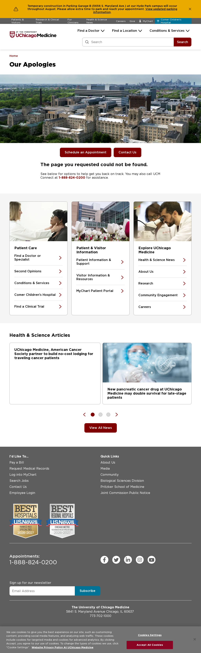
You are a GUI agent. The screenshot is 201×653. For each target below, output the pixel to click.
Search (182, 42)
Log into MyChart (23, 474)
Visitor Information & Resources (93, 277)
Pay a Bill (16, 462)
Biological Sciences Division (122, 481)
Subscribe (87, 591)
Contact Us (127, 152)
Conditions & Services (167, 31)
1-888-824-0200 (72, 177)
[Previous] (86, 414)
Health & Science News (96, 21)
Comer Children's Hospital (35, 295)
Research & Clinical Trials (47, 21)
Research (145, 283)
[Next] (114, 414)
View (149, 9)
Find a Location (124, 31)
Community (109, 474)
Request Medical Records (29, 468)
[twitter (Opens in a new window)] (116, 560)
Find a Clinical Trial (29, 306)
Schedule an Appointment (85, 152)
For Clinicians (73, 21)
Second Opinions (27, 271)
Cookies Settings (150, 635)
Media (105, 468)
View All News (100, 428)
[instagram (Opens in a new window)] (140, 560)
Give (132, 21)
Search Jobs (19, 481)
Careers (121, 21)
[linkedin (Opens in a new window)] (128, 560)
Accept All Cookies (150, 644)
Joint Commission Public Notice (125, 493)
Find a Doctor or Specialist (27, 257)
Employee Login (22, 493)
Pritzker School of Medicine (122, 487)
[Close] (194, 639)
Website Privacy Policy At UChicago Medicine (62, 647)
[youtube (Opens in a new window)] (151, 560)
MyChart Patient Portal (94, 291)
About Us (145, 272)
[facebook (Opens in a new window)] (104, 560)
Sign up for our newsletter (30, 583)
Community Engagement (158, 295)
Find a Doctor (89, 31)
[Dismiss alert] (190, 9)
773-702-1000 (100, 616)
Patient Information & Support (93, 261)
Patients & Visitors (17, 21)
